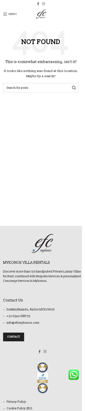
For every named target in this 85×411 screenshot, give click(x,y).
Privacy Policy (16, 402)
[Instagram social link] (43, 4)
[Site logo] (41, 14)
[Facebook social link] (38, 4)
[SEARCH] (74, 87)
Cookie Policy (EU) (19, 408)
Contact (13, 336)
